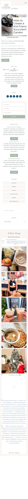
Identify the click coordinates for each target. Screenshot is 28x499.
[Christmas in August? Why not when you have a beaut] (14, 361)
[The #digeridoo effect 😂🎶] (14, 386)
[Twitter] (7, 96)
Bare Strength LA (14, 201)
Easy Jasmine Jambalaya (14, 158)
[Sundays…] (14, 309)
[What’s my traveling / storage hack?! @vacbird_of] (14, 437)
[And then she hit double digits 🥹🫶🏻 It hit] (14, 284)
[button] (25, 2)
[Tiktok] (20, 96)
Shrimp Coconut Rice (14, 142)
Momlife (14, 186)
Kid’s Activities (14, 194)
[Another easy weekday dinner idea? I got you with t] (14, 335)
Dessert (14, 197)
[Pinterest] (10, 96)
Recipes (14, 190)
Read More (5, 60)
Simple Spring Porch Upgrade (14, 127)
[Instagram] (14, 96)
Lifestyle (14, 182)
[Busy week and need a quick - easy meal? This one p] (14, 412)
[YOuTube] (17, 96)
